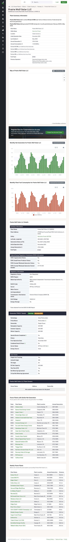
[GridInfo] (3, 3)
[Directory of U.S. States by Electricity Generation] (3, 11)
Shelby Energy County (17, 512)
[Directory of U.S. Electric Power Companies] (3, 26)
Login (57, 2)
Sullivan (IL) (14, 517)
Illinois (24, 6)
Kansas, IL (40, 6)
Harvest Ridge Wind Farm (18, 488)
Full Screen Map (60, 71)
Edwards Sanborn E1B (21, 441)
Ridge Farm (14, 504)
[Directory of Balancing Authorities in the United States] (3, 22)
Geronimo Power (36, 31)
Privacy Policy (50, 539)
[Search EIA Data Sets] (3, 37)
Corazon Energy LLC (21, 423)
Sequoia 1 (18, 420)
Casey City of (14, 475)
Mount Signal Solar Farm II (22, 439)
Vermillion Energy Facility (18, 523)
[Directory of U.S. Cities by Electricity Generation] (3, 19)
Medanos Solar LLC (16, 499)
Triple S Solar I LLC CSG (17, 520)
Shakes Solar (19, 407)
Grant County (19, 433)
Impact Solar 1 (19, 412)
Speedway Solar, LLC (21, 428)
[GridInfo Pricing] (3, 45)
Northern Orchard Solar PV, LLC (24, 449)
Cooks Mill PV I (15, 477)
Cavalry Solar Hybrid (21, 436)
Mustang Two (19, 444)
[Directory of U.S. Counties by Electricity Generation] (3, 15)
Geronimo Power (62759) (44, 236)
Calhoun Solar (19, 457)
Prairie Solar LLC (15, 501)
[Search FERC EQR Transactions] (3, 34)
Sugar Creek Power (16, 515)
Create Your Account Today (54, 132)
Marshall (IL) (14, 493)
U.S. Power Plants (16, 6)
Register (64, 2)
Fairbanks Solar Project (17, 485)
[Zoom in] (64, 75)
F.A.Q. (65, 539)
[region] (3, 270)
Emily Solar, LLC (15, 483)
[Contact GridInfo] (3, 52)
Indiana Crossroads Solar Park (23, 417)
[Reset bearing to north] (64, 80)
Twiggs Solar (19, 447)
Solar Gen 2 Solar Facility (22, 431)
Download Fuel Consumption (57, 182)
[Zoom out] (64, 77)
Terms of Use (59, 539)
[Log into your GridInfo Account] (3, 48)
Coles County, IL (31, 6)
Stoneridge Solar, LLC (21, 415)
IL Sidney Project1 (16, 491)
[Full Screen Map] (3, 41)
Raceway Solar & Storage (22, 452)
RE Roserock (19, 455)
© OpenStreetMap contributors (59, 123)
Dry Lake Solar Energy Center (23, 425)
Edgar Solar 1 (14, 480)
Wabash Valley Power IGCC (18, 525)
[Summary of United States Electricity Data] (3, 8)
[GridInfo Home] (9, 6)
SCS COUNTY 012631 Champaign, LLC (21, 509)
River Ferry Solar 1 (16, 507)
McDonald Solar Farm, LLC (18, 496)
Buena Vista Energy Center (22, 409)
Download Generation (59, 142)
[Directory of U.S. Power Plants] (3, 30)
